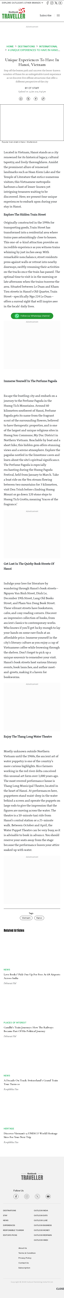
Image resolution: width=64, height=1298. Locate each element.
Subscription (24, 1268)
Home (10, 46)
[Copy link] (43, 98)
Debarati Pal (10, 983)
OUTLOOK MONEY (42, 1230)
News (7, 969)
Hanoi (39, 917)
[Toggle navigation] (58, 15)
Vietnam (26, 917)
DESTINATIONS (9, 1210)
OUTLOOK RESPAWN (43, 1235)
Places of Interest (15, 1022)
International (48, 46)
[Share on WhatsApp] (21, 98)
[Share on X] (28, 98)
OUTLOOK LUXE (41, 1220)
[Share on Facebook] (36, 98)
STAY (5, 1215)
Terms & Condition (27, 1253)
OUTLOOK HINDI (41, 1240)
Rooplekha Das (11, 1089)
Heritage (9, 1128)
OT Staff (33, 88)
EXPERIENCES (9, 1225)
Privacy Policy (24, 1258)
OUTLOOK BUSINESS (43, 1225)
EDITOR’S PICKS (10, 1235)
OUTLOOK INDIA (41, 1210)
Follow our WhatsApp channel (35, 316)
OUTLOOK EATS (41, 1215)
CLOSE (60, 1288)
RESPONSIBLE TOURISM (13, 1230)
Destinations (26, 46)
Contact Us (23, 1263)
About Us (22, 1248)
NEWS (5, 1220)
